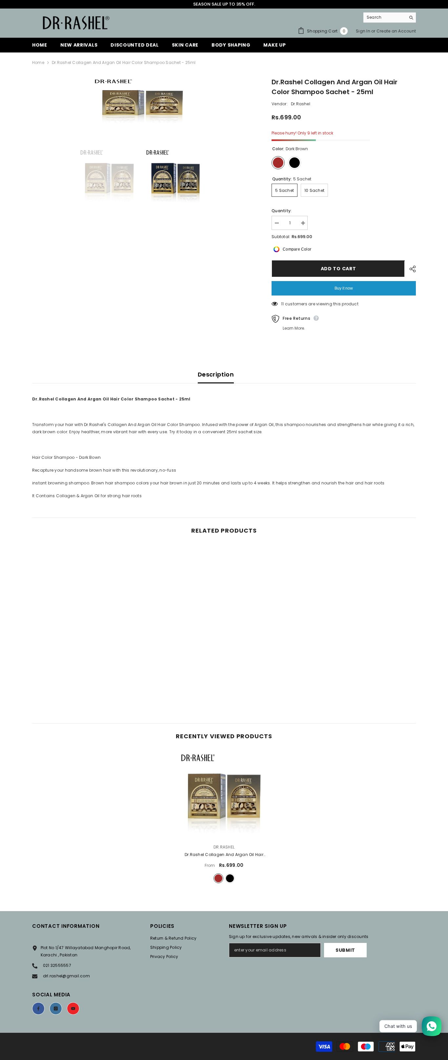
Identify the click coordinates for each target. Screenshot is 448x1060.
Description (216, 374)
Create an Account (396, 31)
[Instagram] (56, 1008)
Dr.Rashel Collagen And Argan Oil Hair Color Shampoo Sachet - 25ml (224, 855)
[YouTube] (73, 1008)
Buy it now (344, 288)
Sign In (363, 31)
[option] (142, 101)
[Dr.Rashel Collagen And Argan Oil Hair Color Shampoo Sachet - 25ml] (224, 794)
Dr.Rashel (300, 104)
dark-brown (218, 878)
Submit (345, 950)
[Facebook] (38, 1008)
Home (38, 62)
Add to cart (338, 268)
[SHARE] (410, 269)
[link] (76, 678)
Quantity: (282, 211)
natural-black (230, 878)
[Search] (389, 17)
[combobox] (384, 17)
